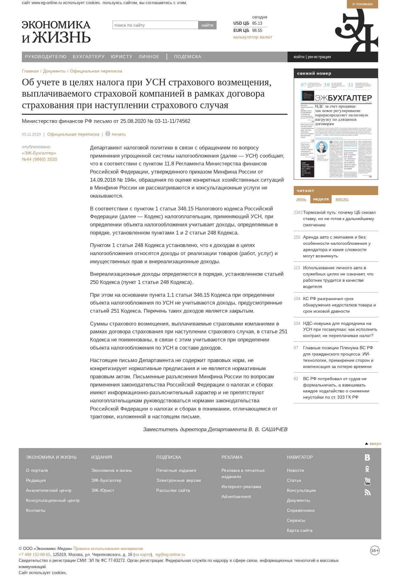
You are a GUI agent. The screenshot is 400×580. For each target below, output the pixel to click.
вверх (375, 443)
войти (299, 56)
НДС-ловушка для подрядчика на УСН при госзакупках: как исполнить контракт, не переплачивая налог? (340, 329)
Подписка (188, 56)
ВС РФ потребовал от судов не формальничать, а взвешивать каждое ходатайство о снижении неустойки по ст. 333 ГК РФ (336, 388)
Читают (305, 190)
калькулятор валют (252, 36)
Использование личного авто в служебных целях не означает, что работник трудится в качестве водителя (338, 277)
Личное (149, 56)
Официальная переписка (73, 134)
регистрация (319, 56)
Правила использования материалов (108, 548)
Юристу (121, 56)
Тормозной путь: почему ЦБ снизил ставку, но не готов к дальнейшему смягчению (339, 218)
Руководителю (46, 56)
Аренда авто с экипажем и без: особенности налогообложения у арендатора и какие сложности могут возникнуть (337, 246)
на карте (143, 554)
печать (119, 134)
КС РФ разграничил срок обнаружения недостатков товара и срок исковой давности (339, 305)
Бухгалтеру (89, 56)
